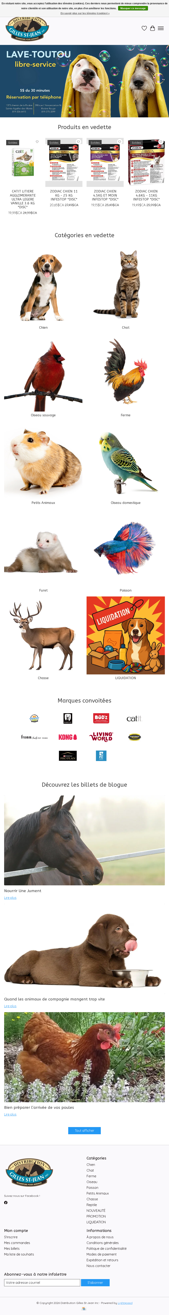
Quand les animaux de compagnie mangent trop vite (54, 999)
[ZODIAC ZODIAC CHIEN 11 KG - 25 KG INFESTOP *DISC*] (63, 162)
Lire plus (10, 898)
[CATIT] (134, 719)
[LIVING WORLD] (101, 737)
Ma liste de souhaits (19, 1254)
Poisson (125, 590)
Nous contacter (98, 1266)
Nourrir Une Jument (22, 890)
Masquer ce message (133, 8)
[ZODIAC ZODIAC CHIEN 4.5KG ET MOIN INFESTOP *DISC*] (105, 162)
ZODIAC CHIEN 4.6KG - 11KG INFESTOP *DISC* (146, 195)
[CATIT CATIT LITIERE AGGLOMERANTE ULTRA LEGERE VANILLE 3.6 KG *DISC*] (22, 162)
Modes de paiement (102, 1254)
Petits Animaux (43, 503)
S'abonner (95, 1283)
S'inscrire (11, 1237)
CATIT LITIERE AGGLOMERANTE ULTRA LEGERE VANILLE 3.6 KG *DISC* (23, 199)
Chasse (43, 678)
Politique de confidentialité (107, 1248)
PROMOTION (96, 1216)
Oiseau (92, 1182)
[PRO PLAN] (67, 756)
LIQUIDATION (125, 678)
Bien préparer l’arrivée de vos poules (39, 1107)
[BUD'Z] (101, 719)
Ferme (125, 415)
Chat (125, 328)
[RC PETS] (101, 756)
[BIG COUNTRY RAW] (34, 719)
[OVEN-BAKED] (134, 737)
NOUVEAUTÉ (96, 1211)
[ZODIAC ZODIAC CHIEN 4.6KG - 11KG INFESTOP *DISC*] (146, 162)
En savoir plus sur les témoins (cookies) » (85, 13)
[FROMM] (34, 737)
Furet (43, 590)
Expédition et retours (102, 1260)
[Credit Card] (83, 1309)
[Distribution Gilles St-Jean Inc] (27, 28)
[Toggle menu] (161, 28)
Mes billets (12, 1248)
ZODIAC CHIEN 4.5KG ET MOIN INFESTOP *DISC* (105, 195)
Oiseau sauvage (43, 415)
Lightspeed (125, 1303)
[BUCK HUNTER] (67, 719)
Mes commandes (17, 1243)
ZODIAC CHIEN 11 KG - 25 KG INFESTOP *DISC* (64, 195)
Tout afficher (84, 1130)
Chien (43, 328)
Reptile (92, 1205)
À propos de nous (100, 1237)
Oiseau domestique (126, 503)
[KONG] (67, 737)
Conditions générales (103, 1243)
